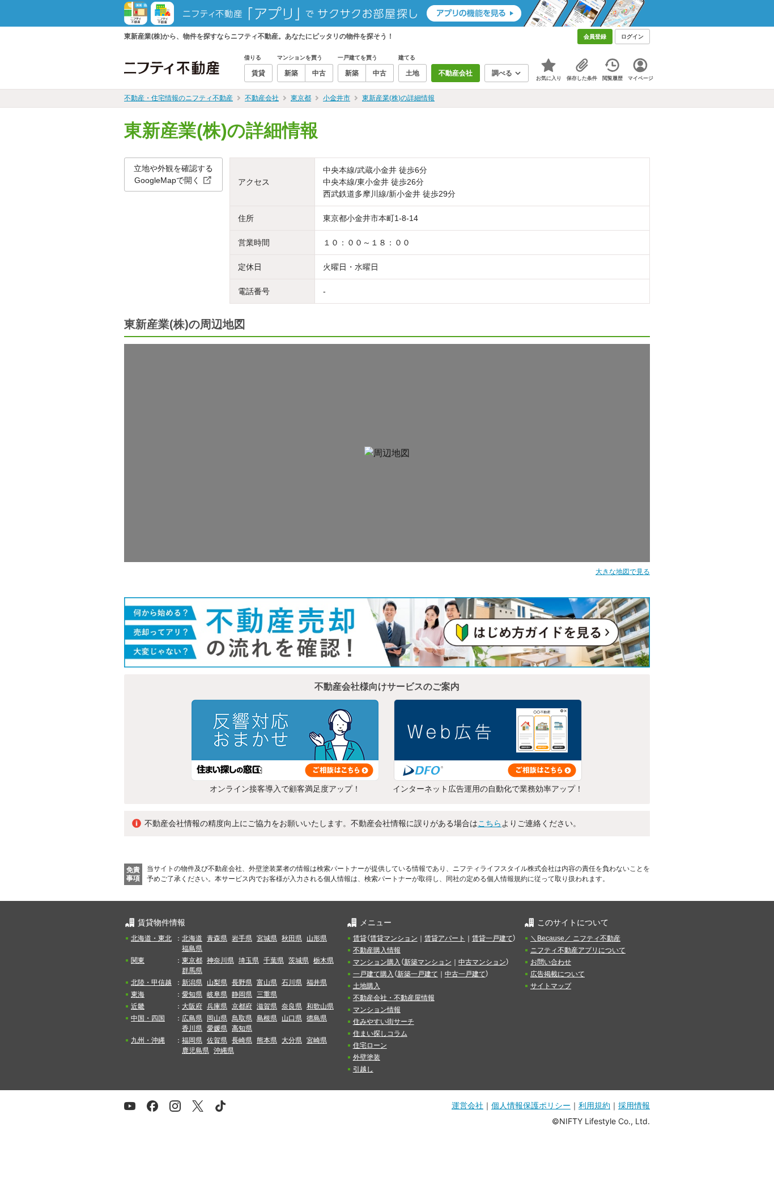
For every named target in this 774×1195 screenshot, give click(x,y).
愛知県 (192, 994)
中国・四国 (148, 1018)
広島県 (192, 1018)
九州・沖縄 (148, 1040)
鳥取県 (242, 1018)
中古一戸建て (465, 974)
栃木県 (323, 960)
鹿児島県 (195, 1050)
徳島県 (317, 1018)
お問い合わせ (550, 962)
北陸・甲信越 (151, 982)
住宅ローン (370, 1045)
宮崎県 (317, 1040)
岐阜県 (217, 994)
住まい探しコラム (380, 1033)
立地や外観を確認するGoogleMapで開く (173, 174)
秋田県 (292, 938)
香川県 (192, 1028)
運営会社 (467, 1105)
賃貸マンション (394, 938)
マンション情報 (377, 1010)
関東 (137, 960)
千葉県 (273, 960)
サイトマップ (550, 986)
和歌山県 (320, 1006)
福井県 (317, 982)
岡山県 (217, 1018)
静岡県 (242, 994)
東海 (137, 994)
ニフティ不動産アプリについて (578, 950)
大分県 (292, 1040)
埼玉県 (249, 960)
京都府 (242, 1006)
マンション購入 (377, 962)
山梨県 (217, 982)
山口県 (292, 1018)
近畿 (137, 1006)
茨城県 (298, 960)
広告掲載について (557, 974)
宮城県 (267, 938)
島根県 (267, 1018)
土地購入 (366, 986)
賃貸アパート (444, 938)
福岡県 (192, 1040)
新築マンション (428, 962)
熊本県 (267, 1040)
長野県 (242, 982)
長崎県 (242, 1040)
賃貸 (360, 938)
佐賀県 (217, 1040)
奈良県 (292, 1006)
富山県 (267, 982)
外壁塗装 (366, 1057)
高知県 (242, 1028)
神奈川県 (220, 960)
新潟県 (192, 982)
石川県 (292, 982)
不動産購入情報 (377, 950)
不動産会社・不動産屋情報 (394, 998)
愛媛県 (217, 1028)
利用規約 (594, 1105)
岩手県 (242, 938)
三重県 (267, 994)
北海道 (192, 938)
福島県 (192, 948)
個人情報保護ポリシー (531, 1105)
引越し (363, 1069)
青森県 (217, 938)
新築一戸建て (417, 974)
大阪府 (192, 1006)
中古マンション (482, 962)
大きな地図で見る (623, 572)
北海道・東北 (151, 938)
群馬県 (192, 971)
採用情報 (634, 1105)
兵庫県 (217, 1006)
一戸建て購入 (373, 974)
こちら (489, 823)
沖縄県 (224, 1050)
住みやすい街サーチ (383, 1022)
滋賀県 (267, 1006)
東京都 (192, 960)
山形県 (317, 938)
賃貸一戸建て (492, 938)
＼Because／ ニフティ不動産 (575, 938)
